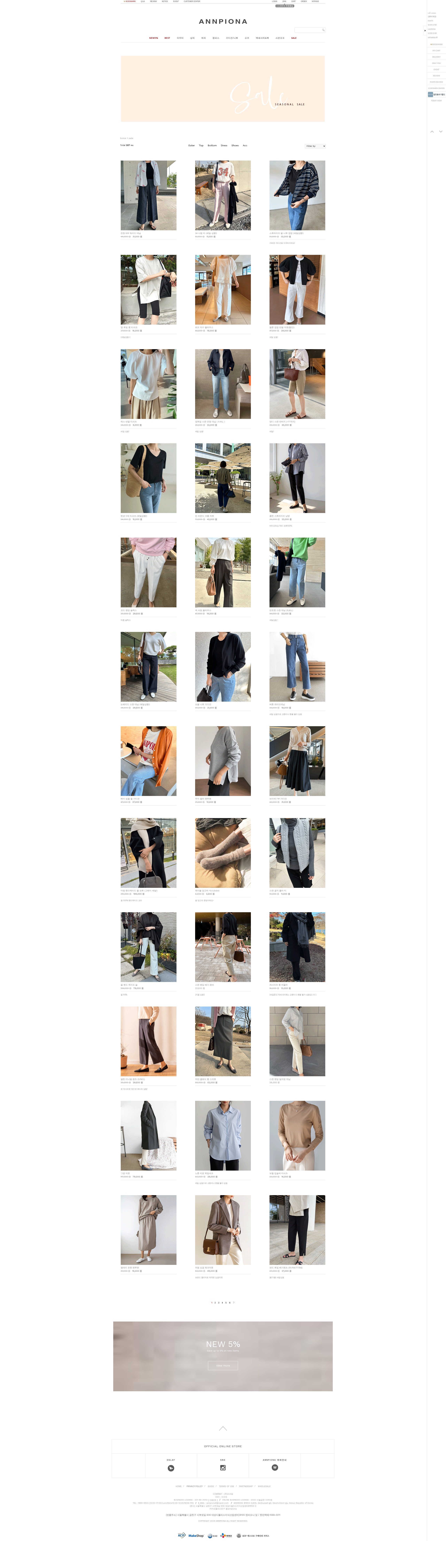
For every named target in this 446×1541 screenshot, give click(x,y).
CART (293, 1)
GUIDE (211, 1486)
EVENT (176, 1)
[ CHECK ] (213, 1500)
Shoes (235, 145)
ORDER (304, 1)
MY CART (436, 51)
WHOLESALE (264, 1486)
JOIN (284, 1)
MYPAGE (315, 1)
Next (440, 131)
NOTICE (165, 1)
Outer (191, 145)
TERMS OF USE (226, 1486)
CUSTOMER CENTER (192, 1)
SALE (131, 138)
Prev (432, 131)
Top (201, 145)
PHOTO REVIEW (436, 82)
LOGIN (274, 1)
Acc (245, 145)
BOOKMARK (131, 1)
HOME (179, 1486)
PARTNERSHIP (246, 1486)
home (123, 138)
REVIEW (153, 1)
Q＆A (143, 1)
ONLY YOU (436, 63)
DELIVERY (436, 57)
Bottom (212, 145)
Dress (224, 145)
